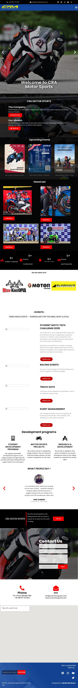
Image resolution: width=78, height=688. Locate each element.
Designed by (64, 683)
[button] (3, 52)
